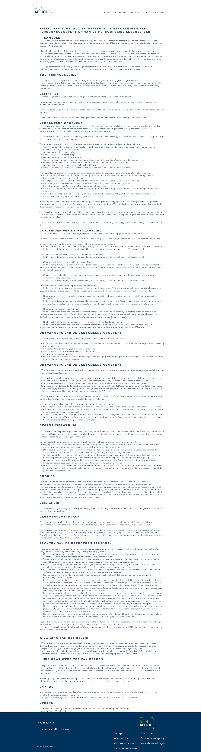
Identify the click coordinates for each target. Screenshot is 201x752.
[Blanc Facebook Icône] (39, 729)
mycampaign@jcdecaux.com (55, 729)
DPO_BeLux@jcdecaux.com (66, 537)
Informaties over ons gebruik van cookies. (81, 497)
